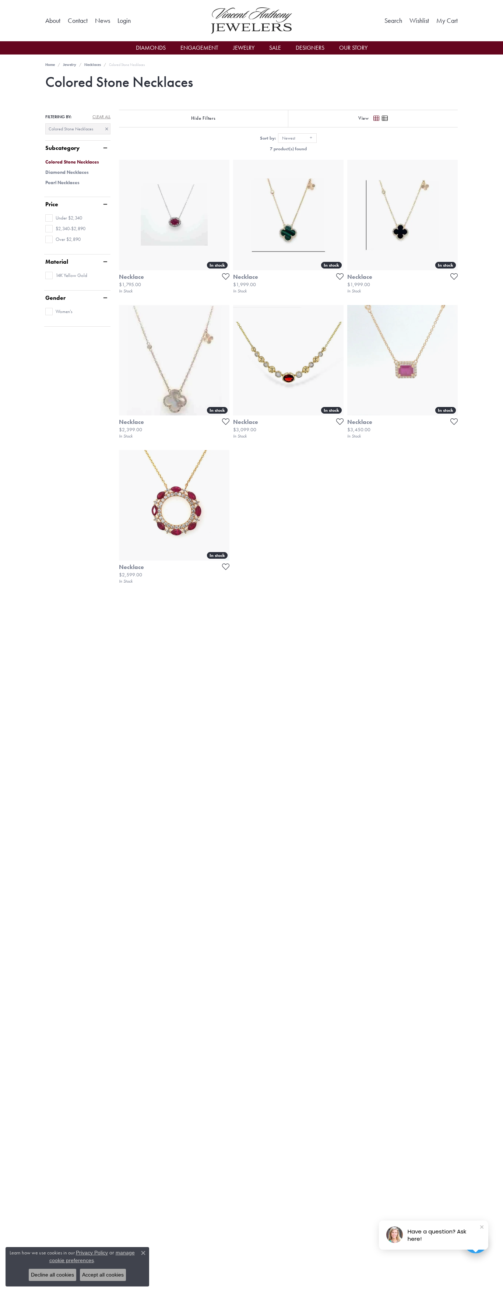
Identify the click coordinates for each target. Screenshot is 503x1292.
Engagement (199, 48)
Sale (275, 48)
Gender (55, 298)
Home (50, 64)
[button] (124, 20)
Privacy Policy (92, 1253)
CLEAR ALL (101, 117)
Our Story (353, 48)
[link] (52, 20)
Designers (310, 48)
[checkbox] (63, 218)
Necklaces (92, 64)
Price (51, 204)
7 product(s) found (288, 149)
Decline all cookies (52, 1275)
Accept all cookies (103, 1275)
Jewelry (243, 48)
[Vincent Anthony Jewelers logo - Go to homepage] (251, 20)
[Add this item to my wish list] (223, 276)
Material (56, 262)
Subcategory (62, 148)
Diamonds (151, 48)
